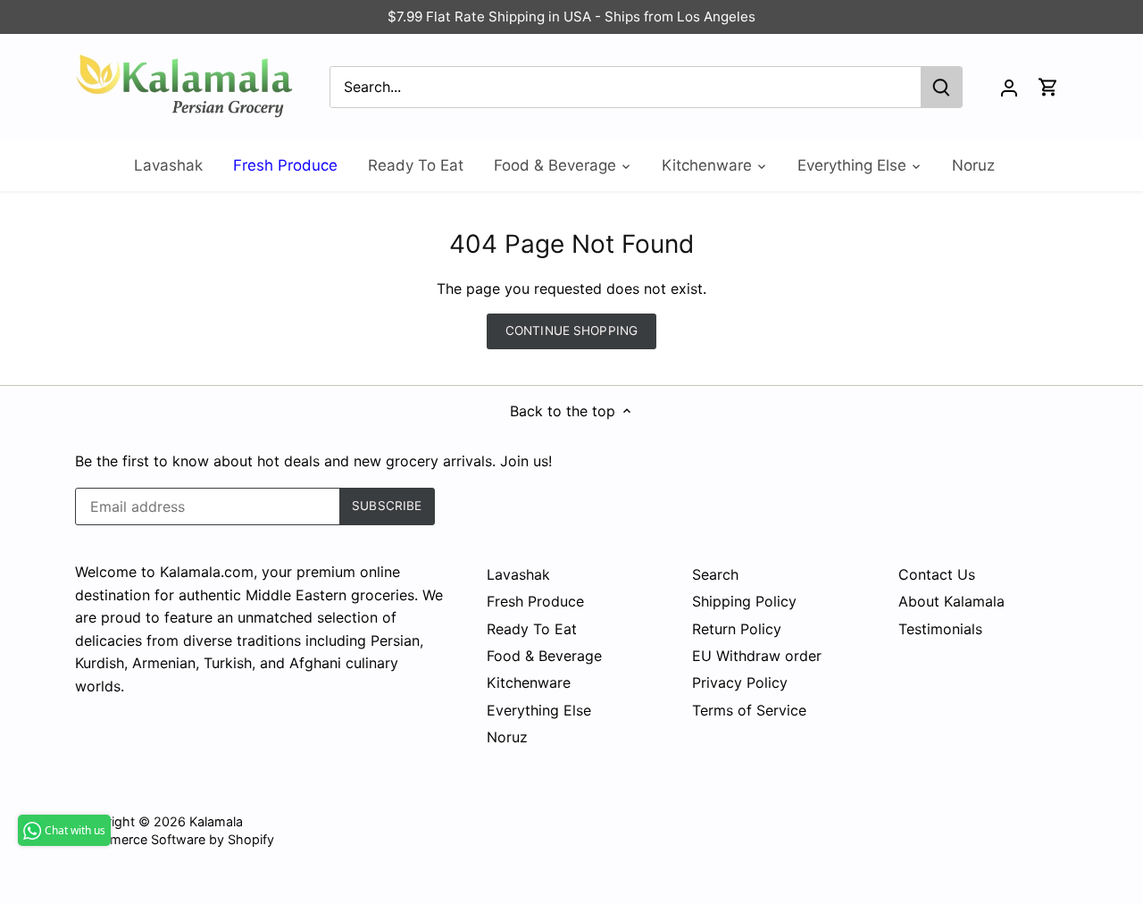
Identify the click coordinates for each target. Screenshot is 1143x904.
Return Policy (736, 629)
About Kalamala (951, 601)
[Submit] (941, 87)
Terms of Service (749, 710)
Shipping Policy (744, 601)
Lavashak (518, 574)
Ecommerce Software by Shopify (174, 839)
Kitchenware (529, 682)
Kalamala (216, 821)
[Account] (1009, 87)
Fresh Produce (535, 601)
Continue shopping (571, 330)
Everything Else (539, 710)
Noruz (507, 737)
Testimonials (940, 629)
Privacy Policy (740, 682)
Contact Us (936, 574)
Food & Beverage (544, 656)
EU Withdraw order (757, 656)
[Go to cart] (1048, 87)
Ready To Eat (532, 629)
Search (715, 574)
